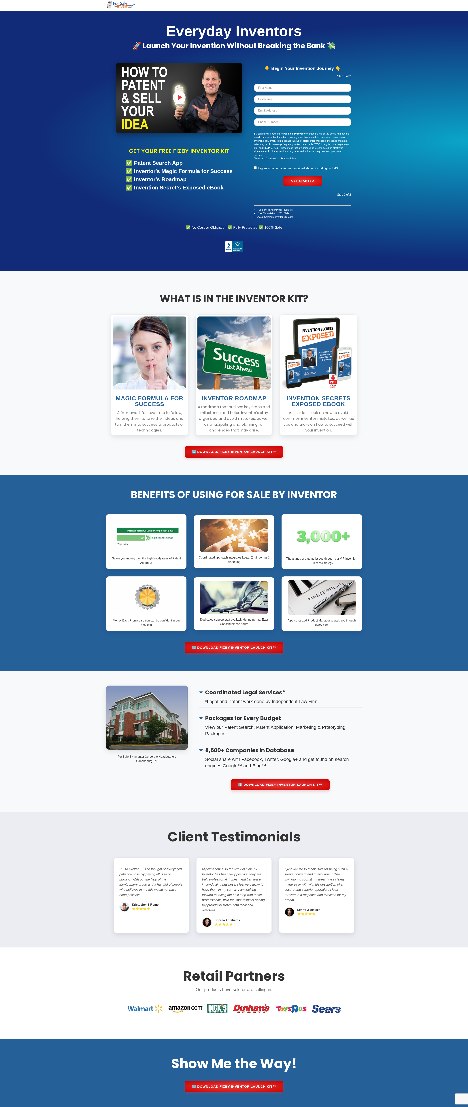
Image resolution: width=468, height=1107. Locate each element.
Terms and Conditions (265, 158)
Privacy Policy (288, 158)
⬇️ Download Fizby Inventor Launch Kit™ (234, 452)
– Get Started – (302, 180)
